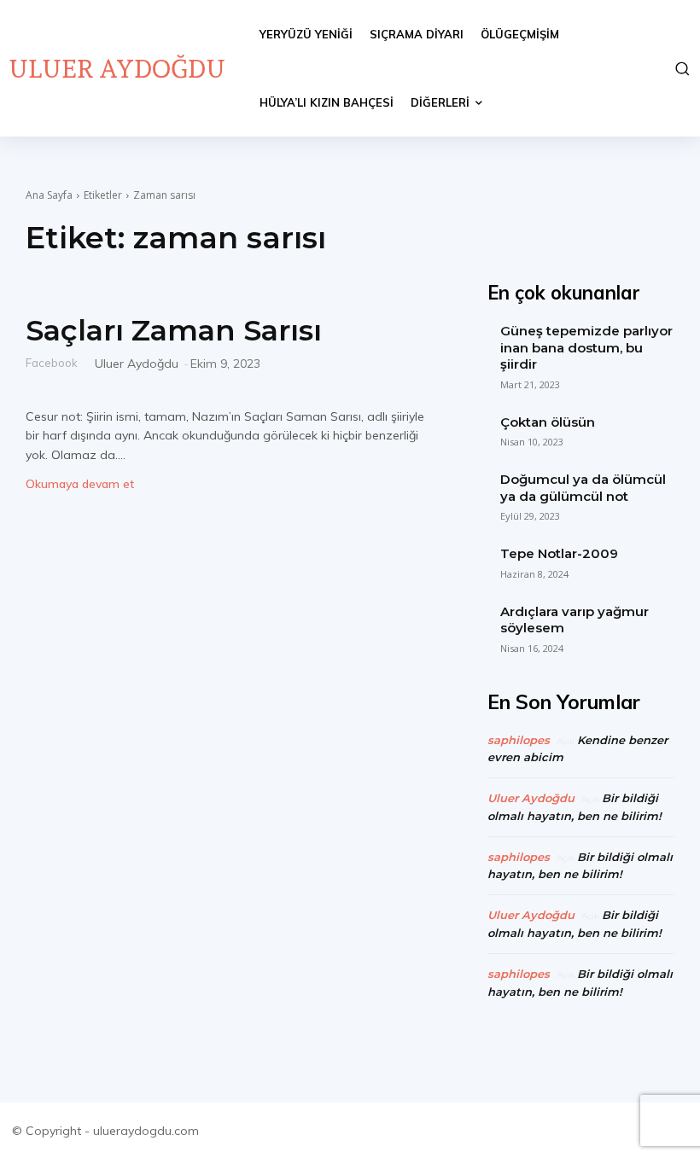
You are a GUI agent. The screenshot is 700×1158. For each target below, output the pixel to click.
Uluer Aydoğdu (136, 363)
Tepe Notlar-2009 (559, 553)
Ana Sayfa (49, 195)
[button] (679, 68)
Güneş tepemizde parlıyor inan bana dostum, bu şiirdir (586, 347)
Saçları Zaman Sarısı (174, 330)
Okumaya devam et (80, 484)
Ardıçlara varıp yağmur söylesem (574, 620)
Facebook (52, 362)
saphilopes (518, 740)
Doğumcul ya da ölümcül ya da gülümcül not (583, 487)
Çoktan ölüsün (547, 422)
